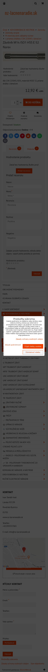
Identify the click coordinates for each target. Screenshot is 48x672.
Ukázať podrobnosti (13, 345)
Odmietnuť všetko (33, 352)
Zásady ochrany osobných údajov (29, 339)
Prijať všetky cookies (33, 346)
